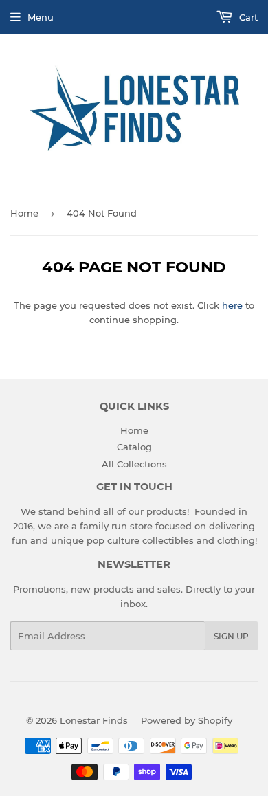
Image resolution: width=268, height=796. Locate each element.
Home (24, 213)
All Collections (134, 463)
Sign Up (231, 636)
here (232, 305)
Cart (247, 17)
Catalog (134, 446)
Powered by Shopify (186, 720)
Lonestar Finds (94, 720)
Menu (40, 17)
